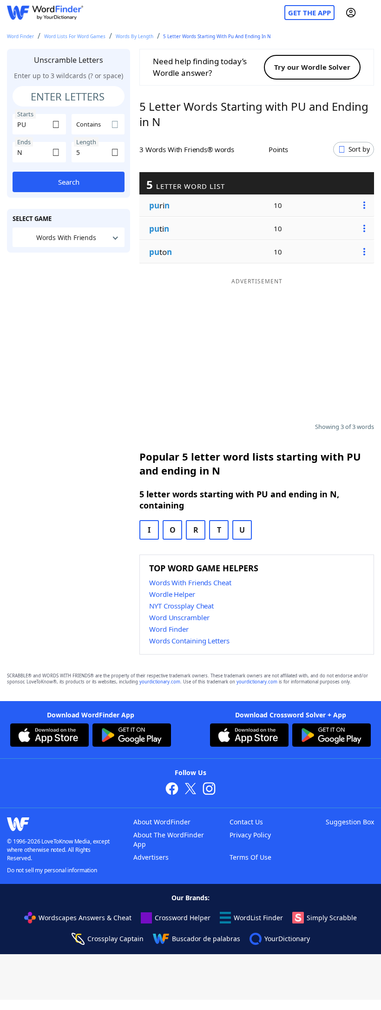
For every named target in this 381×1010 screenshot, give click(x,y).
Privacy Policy (250, 834)
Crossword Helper (182, 917)
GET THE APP (309, 12)
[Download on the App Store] (49, 736)
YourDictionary (287, 938)
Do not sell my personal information (52, 870)
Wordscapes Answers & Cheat (85, 917)
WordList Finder (258, 917)
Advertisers (151, 857)
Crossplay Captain (115, 938)
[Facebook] (171, 789)
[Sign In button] (351, 12)
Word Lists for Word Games (74, 36)
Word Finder (20, 36)
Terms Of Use (250, 857)
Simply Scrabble (332, 917)
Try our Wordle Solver (312, 67)
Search (68, 182)
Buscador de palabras (206, 938)
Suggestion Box (350, 821)
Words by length (134, 36)
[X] (190, 789)
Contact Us (246, 821)
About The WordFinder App (168, 839)
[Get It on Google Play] (131, 736)
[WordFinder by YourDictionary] (45, 13)
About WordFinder (161, 821)
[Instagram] (209, 789)
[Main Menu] (370, 12)
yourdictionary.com (159, 682)
